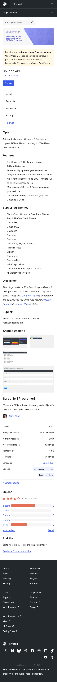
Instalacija (11, 108)
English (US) (48, 463)
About (6, 568)
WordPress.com (12, 616)
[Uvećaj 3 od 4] (23, 354)
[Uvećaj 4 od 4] (50, 369)
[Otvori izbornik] (52, 4)
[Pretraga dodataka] (32, 22)
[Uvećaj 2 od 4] (50, 339)
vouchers (49, 475)
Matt (7, 621)
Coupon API (39, 469)
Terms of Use (21, 304)
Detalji (9, 93)
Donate (35, 602)
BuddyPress (10, 631)
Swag (34, 607)
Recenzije (10, 101)
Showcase (35, 568)
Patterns (34, 583)
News (6, 573)
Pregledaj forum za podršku (17, 551)
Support (7, 597)
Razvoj (9, 115)
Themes (34, 573)
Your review (9, 530)
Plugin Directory (10, 12)
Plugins (33, 578)
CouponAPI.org (29, 295)
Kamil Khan (12, 75)
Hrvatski (13, 643)
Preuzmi (8, 83)
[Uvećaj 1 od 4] (23, 339)
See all (51, 530)
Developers (8, 602)
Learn (5, 592)
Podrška (10, 122)
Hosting (7, 578)
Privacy (6, 583)
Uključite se (36, 592)
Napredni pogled (11, 482)
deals (41, 475)
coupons (49, 469)
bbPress (8, 626)
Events (33, 597)
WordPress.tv (11, 607)
